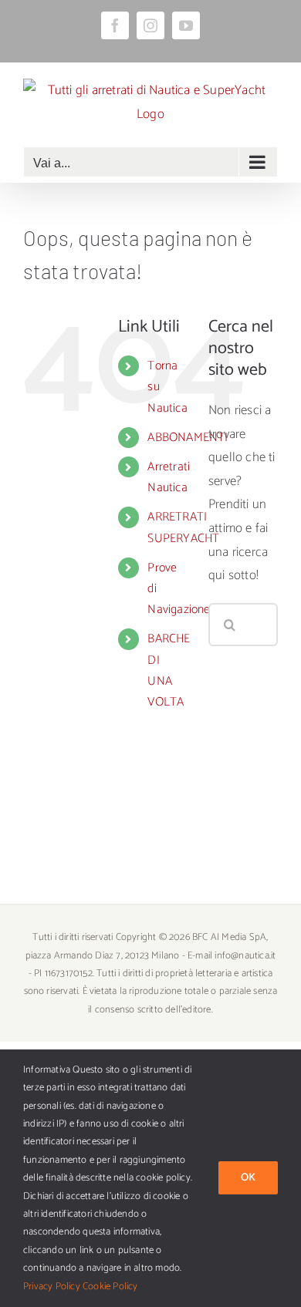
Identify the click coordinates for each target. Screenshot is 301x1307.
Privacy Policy (51, 1286)
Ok (248, 1178)
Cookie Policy (110, 1286)
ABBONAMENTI (187, 437)
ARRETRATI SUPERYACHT (183, 527)
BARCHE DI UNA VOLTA (168, 670)
